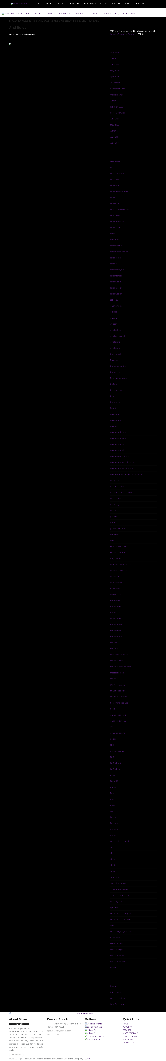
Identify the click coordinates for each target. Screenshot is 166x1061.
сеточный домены (118, 961)
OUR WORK (80, 13)
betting (113, 384)
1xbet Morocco (117, 276)
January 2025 (116, 82)
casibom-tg (116, 420)
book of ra (115, 402)
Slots (112, 859)
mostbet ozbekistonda (121, 666)
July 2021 (114, 131)
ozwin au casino (117, 733)
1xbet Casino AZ (117, 245)
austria (113, 318)
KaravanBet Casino (119, 546)
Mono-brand (116, 618)
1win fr (112, 197)
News (112, 709)
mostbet (114, 648)
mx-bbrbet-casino (118, 696)
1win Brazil (114, 185)
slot (112, 853)
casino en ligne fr (118, 432)
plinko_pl (114, 787)
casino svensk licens (119, 456)
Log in (113, 986)
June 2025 (115, 64)
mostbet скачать (117, 685)
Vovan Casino (116, 925)
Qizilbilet (114, 811)
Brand (113, 408)
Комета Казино (116, 943)
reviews (113, 835)
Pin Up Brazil (115, 763)
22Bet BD (114, 300)
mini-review (115, 588)
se (111, 847)
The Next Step (65, 13)
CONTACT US (129, 13)
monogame (116, 636)
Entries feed (115, 992)
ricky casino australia (120, 841)
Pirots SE (114, 781)
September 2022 (117, 113)
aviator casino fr (117, 336)
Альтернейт (115, 937)
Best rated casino (118, 378)
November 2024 (117, 88)
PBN (112, 745)
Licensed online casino (120, 564)
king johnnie (115, 558)
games (113, 516)
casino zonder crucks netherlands (126, 474)
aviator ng (115, 348)
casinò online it (117, 450)
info (112, 540)
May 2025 (114, 70)
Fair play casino (117, 486)
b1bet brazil (115, 354)
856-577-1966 (53, 1034)
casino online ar (117, 444)
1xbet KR (113, 263)
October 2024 (116, 95)
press (112, 805)
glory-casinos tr (117, 528)
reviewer (114, 829)
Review (113, 817)
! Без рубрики (116, 161)
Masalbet (114, 576)
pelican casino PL (118, 751)
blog (112, 396)
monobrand (116, 624)
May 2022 (114, 125)
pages (113, 739)
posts (113, 799)
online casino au (118, 715)
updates (114, 907)
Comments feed (118, 998)
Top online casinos (119, 889)
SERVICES (51, 13)
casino (113, 426)
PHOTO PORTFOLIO (131, 1036)
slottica (113, 865)
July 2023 (114, 101)
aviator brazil (116, 330)
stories (113, 871)
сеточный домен (117, 955)
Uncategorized (28, 34)
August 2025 (116, 52)
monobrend (116, 630)
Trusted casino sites (119, 895)
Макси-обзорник (117, 949)
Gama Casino (116, 498)
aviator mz (115, 342)
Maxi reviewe (116, 582)
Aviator (113, 324)
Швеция (113, 967)
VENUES (93, 13)
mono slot (115, 612)
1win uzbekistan (117, 221)
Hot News (114, 534)
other (112, 727)
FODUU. (87, 1059)
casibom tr (115, 414)
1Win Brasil (114, 179)
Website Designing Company (123, 34)
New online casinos (119, 703)
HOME (28, 13)
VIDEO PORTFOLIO (131, 1033)
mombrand (115, 600)
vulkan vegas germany (121, 931)
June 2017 (114, 143)
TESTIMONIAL (106, 13)
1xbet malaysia (117, 269)
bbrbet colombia (118, 366)
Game (113, 510)
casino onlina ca (118, 438)
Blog (117, 13)
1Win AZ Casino (117, 173)
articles (113, 312)
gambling (114, 504)
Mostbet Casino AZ (119, 654)
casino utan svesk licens (121, 468)
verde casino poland (120, 919)
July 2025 (114, 58)
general (113, 522)
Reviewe (114, 823)
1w (111, 167)
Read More (16, 1055)
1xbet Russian (116, 288)
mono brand (116, 606)
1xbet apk (114, 239)
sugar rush (115, 877)
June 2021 (114, 137)
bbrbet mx (115, 372)
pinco (113, 775)
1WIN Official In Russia (119, 209)
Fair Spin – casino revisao (122, 492)
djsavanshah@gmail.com (59, 1031)
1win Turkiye (115, 215)
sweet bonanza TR (118, 883)
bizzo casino (116, 390)
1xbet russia (115, 282)
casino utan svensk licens (122, 462)
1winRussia (115, 227)
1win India (114, 203)
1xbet (112, 233)
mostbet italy (116, 660)
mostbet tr (115, 678)
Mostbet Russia (117, 673)
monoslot (114, 642)
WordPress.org (117, 1004)
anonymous (116, 306)
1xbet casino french (119, 251)
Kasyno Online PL (118, 552)
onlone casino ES (118, 721)
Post (112, 793)
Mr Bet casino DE (118, 691)
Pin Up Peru (115, 769)
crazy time (115, 480)
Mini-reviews (116, 594)
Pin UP (113, 757)
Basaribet (114, 360)
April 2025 (114, 76)
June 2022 (114, 119)
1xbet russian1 (116, 294)
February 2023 (116, 107)
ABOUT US (39, 13)
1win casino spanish (119, 191)
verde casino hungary (120, 913)
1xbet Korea (115, 258)
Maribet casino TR (118, 570)
